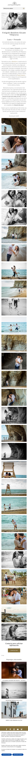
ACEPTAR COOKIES (6, 754)
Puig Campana (21, 75)
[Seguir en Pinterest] (10, 729)
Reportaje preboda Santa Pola (14, 700)
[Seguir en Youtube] (17, 729)
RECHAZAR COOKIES (18, 754)
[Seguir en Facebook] (6, 729)
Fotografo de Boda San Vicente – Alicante (14, 680)
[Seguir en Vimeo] (21, 729)
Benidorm (15, 61)
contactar (14, 650)
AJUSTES (19, 746)
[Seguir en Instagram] (14, 729)
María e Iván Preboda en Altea (14, 720)
